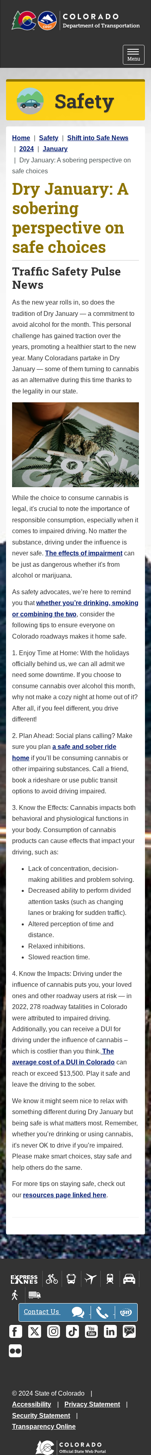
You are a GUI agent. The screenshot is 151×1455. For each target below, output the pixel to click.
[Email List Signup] (129, 1331)
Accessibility (31, 1404)
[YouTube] (91, 1331)
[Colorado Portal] (72, 1445)
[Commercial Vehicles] (34, 1295)
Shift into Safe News (97, 138)
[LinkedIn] (110, 1331)
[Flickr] (15, 1350)
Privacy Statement (92, 1404)
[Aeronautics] (91, 1279)
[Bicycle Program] (52, 1279)
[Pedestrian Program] (15, 1295)
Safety (48, 138)
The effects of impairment (83, 553)
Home (21, 138)
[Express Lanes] (24, 1279)
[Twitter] (34, 1331)
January (55, 148)
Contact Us (42, 1311)
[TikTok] (72, 1331)
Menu (136, 55)
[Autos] (129, 1279)
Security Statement (41, 1415)
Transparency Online (44, 1426)
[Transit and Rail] (71, 1279)
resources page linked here (64, 1195)
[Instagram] (53, 1331)
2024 (26, 148)
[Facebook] (15, 1331)
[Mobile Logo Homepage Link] (75, 21)
